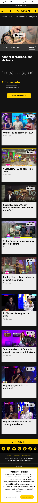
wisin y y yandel (11, 87)
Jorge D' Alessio (26, 2)
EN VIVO (4, 16)
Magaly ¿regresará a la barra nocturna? (17, 387)
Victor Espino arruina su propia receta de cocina (18, 242)
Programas (33, 16)
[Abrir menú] (2, 11)
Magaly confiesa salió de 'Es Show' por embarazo (17, 423)
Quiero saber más (11, 497)
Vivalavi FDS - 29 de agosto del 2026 (18, 170)
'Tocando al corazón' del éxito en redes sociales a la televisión (19, 351)
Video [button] (21, 35)
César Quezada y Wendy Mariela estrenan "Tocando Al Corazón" (18, 207)
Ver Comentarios (19, 96)
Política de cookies (16, 486)
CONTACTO (19, 467)
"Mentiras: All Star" (15, 2)
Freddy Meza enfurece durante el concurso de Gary (18, 278)
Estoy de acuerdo (27, 497)
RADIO (11, 16)
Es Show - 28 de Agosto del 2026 (16, 314)
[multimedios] (19, 6)
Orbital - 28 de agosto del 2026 (18, 132)
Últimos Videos (21, 16)
